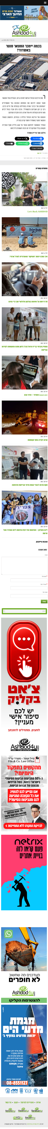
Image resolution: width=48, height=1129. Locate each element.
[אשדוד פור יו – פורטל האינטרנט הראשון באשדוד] (24, 29)
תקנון (16, 1102)
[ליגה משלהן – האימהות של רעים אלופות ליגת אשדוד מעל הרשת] (24, 507)
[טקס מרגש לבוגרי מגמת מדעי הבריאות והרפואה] (24, 462)
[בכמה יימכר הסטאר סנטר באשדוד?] (24, 72)
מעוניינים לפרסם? (27, 1102)
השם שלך (44, 576)
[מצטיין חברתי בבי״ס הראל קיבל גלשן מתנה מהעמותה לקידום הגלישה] (24, 324)
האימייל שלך (43, 584)
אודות (38, 1102)
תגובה (46, 555)
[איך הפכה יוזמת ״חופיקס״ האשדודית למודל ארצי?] (24, 234)
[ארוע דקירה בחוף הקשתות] (24, 417)
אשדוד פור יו (38, 158)
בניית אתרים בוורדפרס (33, 1124)
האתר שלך (45, 592)
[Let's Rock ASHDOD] (24, 189)
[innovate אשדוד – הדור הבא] (24, 372)
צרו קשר (8, 1102)
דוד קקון (39, 153)
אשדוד (44, 158)
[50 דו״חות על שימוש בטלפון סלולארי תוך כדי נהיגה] (24, 279)
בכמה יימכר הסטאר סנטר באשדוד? (24, 48)
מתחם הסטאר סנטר (28, 158)
